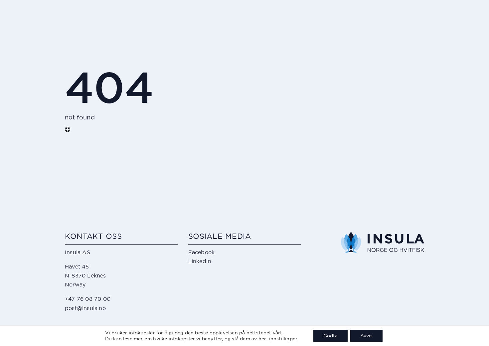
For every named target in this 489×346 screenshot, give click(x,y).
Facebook (201, 252)
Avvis (366, 336)
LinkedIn (200, 261)
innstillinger (283, 339)
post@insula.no (85, 308)
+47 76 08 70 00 (87, 298)
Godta (330, 336)
